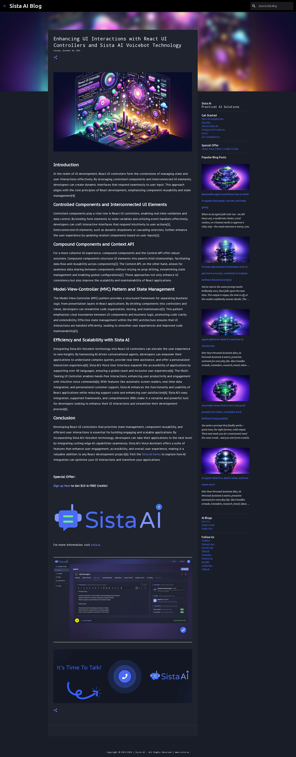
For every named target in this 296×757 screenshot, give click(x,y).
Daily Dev (207, 528)
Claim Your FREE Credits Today (220, 148)
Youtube (206, 555)
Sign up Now (61, 485)
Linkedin (207, 565)
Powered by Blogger (150, 745)
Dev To (206, 521)
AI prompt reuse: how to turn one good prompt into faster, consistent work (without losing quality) (223, 412)
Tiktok (205, 551)
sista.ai (95, 544)
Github (206, 569)
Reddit (205, 562)
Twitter (206, 540)
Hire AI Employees (213, 118)
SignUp (206, 122)
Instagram (208, 544)
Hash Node (208, 525)
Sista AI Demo (151, 454)
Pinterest (207, 558)
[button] (55, 57)
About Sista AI (210, 126)
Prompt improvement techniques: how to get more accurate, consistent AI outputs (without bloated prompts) (225, 273)
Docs (205, 133)
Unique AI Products (213, 129)
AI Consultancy (211, 136)
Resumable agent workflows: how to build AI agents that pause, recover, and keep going (225, 201)
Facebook (207, 547)
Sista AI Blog (26, 6)
